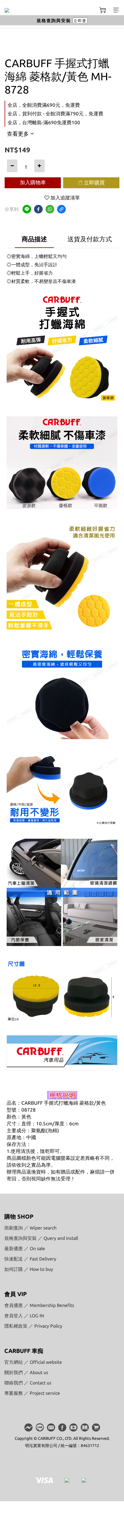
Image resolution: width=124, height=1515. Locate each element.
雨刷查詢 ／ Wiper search (30, 1227)
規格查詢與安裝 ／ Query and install (41, 1238)
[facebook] (38, 209)
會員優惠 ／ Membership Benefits (39, 1305)
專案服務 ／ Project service (32, 1393)
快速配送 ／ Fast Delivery (30, 1258)
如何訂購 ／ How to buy (28, 1269)
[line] (26, 209)
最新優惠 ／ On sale (24, 1248)
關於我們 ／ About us (26, 1372)
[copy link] (61, 209)
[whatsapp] (50, 209)
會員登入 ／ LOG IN (24, 1315)
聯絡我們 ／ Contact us (27, 1382)
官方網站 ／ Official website (33, 1362)
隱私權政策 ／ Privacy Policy (33, 1325)
